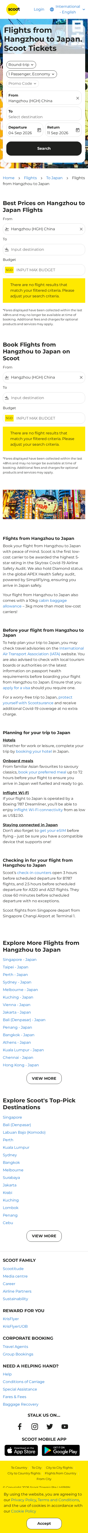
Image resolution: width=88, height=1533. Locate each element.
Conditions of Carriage (24, 1381)
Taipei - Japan (15, 967)
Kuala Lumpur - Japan (23, 1050)
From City (44, 1479)
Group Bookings (18, 1354)
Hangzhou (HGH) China (30, 101)
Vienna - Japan (17, 1005)
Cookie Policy (23, 1511)
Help (7, 1374)
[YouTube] (64, 1426)
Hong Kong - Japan (21, 1065)
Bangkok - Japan (18, 1035)
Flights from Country (60, 1473)
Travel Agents (15, 1346)
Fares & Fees (14, 1397)
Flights (30, 178)
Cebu (8, 1223)
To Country (19, 1467)
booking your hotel (34, 751)
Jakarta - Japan (17, 1012)
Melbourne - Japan (20, 989)
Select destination (25, 117)
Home (9, 178)
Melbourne (13, 1170)
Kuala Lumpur (16, 1147)
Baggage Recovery (20, 1404)
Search (44, 148)
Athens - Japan (17, 1042)
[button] (31, 74)
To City (37, 1467)
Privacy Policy (23, 1500)
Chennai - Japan (18, 1057)
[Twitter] (49, 1426)
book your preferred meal (42, 772)
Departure (17, 127)
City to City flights (59, 1467)
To (10, 111)
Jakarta (9, 1185)
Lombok (11, 1207)
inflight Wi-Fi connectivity (38, 810)
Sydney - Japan (17, 982)
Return (53, 127)
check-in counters (34, 872)
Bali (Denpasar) (17, 1125)
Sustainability (15, 1299)
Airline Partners (17, 1291)
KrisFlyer (11, 1319)
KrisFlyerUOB (15, 1326)
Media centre (15, 1276)
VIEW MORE (44, 1078)
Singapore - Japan (20, 959)
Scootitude (13, 1268)
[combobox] (44, 229)
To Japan (54, 178)
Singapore (12, 1117)
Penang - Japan (17, 1027)
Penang (10, 1215)
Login (39, 9)
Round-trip (18, 64)
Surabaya (11, 1177)
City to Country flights (24, 1473)
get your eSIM (53, 830)
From (13, 95)
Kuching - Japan (18, 997)
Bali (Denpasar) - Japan (24, 1020)
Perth (8, 1140)
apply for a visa (16, 688)
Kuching (11, 1200)
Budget (9, 259)
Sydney (10, 1155)
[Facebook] (19, 1426)
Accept (44, 1523)
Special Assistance (20, 1389)
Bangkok (11, 1162)
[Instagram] (34, 1426)
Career (9, 1284)
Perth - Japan (15, 974)
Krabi (7, 1192)
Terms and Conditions (58, 1500)
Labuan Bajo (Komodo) (24, 1132)
